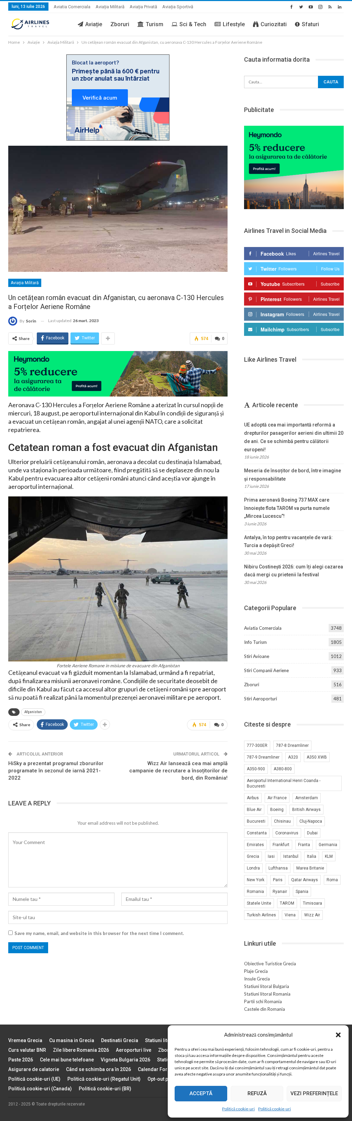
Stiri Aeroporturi (260, 698)
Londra (253, 868)
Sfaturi (310, 24)
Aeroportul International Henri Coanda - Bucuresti (283, 783)
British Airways (306, 809)
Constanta (257, 833)
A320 (293, 757)
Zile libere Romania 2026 (81, 1050)
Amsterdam (306, 797)
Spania (302, 891)
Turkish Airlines (261, 915)
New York (255, 879)
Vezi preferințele (314, 1093)
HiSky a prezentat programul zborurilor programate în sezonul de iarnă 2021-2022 (55, 770)
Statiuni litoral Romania (267, 994)
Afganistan (33, 712)
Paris (278, 879)
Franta (304, 844)
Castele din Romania (264, 1009)
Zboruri (119, 24)
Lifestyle (234, 24)
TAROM (287, 903)
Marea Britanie (310, 868)
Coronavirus (286, 833)
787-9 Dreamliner (263, 757)
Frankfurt (281, 844)
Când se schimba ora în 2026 (98, 1069)
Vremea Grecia (25, 1040)
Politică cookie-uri (238, 1108)
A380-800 (283, 769)
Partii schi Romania (263, 1001)
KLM (329, 856)
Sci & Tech (192, 24)
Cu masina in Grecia (71, 1040)
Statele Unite (259, 903)
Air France (277, 797)
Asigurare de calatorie (33, 1069)
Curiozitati (274, 24)
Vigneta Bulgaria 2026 (125, 1059)
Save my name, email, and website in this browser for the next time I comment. (99, 933)
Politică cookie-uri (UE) (34, 1079)
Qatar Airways (304, 879)
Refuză (257, 1093)
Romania (255, 891)
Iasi (271, 856)
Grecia (253, 856)
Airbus (253, 797)
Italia (311, 856)
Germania (328, 844)
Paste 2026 (20, 1059)
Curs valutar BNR (27, 1050)
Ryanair (280, 891)
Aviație (93, 24)
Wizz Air (312, 915)
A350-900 (256, 769)
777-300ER (257, 745)
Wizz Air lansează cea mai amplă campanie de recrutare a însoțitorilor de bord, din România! (178, 770)
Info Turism (255, 642)
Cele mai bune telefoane (67, 1059)
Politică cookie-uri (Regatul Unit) (104, 1079)
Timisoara (312, 903)
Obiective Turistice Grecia (270, 963)
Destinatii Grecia (119, 1040)
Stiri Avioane (256, 656)
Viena (290, 915)
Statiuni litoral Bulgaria (266, 986)
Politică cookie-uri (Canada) (40, 1088)
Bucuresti (256, 821)
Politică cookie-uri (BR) (105, 1088)
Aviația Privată (143, 6)
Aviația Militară (110, 6)
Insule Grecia (257, 978)
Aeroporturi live (133, 1050)
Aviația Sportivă (177, 6)
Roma (332, 879)
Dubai (312, 833)
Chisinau (282, 821)
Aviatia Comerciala (72, 6)
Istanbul (290, 856)
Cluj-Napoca (310, 821)
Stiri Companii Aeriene (266, 670)
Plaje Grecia (256, 971)
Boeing (277, 809)
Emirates (255, 844)
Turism (154, 24)
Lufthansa (278, 868)
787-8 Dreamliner (292, 745)
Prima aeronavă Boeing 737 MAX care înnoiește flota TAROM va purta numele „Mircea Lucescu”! (287, 508)
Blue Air (254, 809)
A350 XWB (317, 757)
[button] (338, 1034)
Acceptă (200, 1093)
